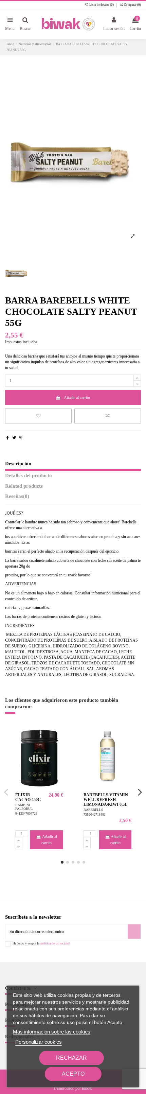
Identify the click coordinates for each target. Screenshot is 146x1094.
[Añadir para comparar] (107, 416)
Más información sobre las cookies (51, 1032)
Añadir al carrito (77, 397)
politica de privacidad (55, 943)
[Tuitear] (14, 437)
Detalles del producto (28, 475)
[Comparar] (58, 747)
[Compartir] (7, 437)
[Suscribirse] (134, 931)
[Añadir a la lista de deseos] (38, 416)
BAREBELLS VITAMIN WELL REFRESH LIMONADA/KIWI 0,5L (106, 800)
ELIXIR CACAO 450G (28, 797)
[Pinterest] (20, 437)
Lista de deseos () (101, 4)
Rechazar (71, 1058)
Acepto (73, 1074)
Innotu (87, 1088)
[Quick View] (58, 759)
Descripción (18, 463)
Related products (24, 486)
